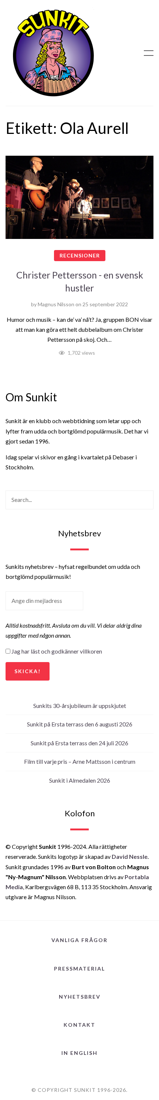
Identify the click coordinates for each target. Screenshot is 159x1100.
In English (79, 1053)
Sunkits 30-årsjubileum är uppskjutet (79, 705)
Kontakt (79, 1025)
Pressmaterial (79, 968)
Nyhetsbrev (80, 996)
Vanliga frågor (79, 940)
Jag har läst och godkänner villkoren (56, 651)
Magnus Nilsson (56, 304)
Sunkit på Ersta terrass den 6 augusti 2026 (79, 724)
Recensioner (80, 255)
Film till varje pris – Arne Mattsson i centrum (79, 761)
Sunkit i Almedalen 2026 (79, 780)
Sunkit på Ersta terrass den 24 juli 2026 (79, 742)
